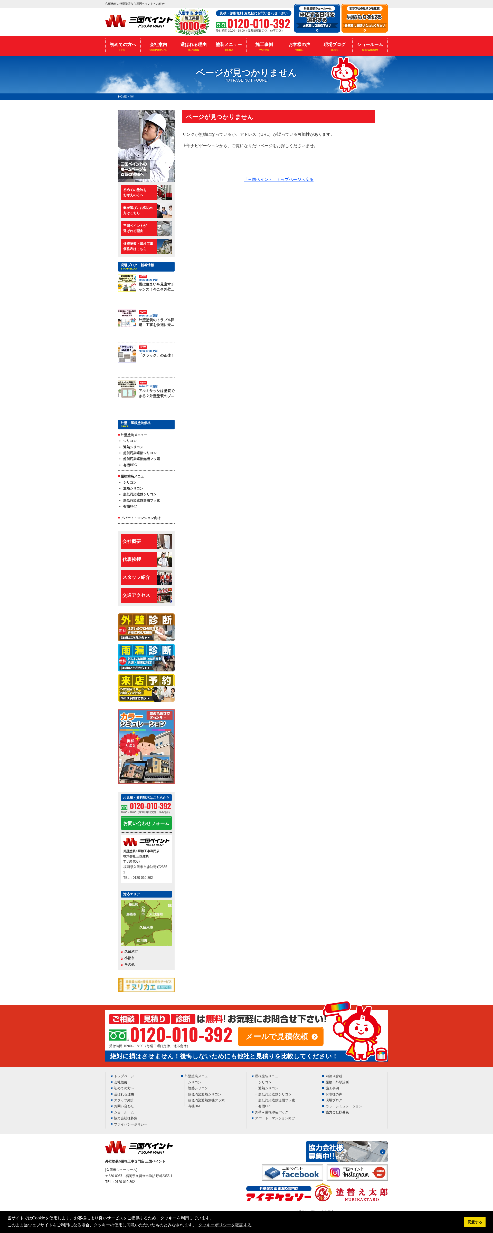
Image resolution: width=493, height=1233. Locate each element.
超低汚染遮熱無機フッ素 (141, 459)
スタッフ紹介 (136, 577)
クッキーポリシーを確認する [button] (225, 1225)
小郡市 (130, 958)
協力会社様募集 (125, 1118)
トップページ (124, 1076)
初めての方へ (123, 46)
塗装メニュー (229, 46)
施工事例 (264, 46)
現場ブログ (335, 46)
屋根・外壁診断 (337, 1082)
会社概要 (131, 541)
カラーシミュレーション (344, 1106)
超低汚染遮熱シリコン (140, 453)
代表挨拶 (131, 559)
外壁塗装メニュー (198, 1076)
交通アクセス (136, 595)
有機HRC (130, 465)
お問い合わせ (124, 1106)
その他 (130, 964)
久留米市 (131, 951)
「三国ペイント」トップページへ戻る (279, 179)
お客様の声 (299, 46)
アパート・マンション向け (141, 518)
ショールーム (370, 46)
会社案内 (158, 46)
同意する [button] (475, 1222)
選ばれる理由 (194, 46)
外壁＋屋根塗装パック (271, 1112)
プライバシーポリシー (130, 1124)
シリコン (130, 441)
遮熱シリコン (133, 447)
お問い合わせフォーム (146, 823)
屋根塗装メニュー (268, 1076)
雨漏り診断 (334, 1076)
